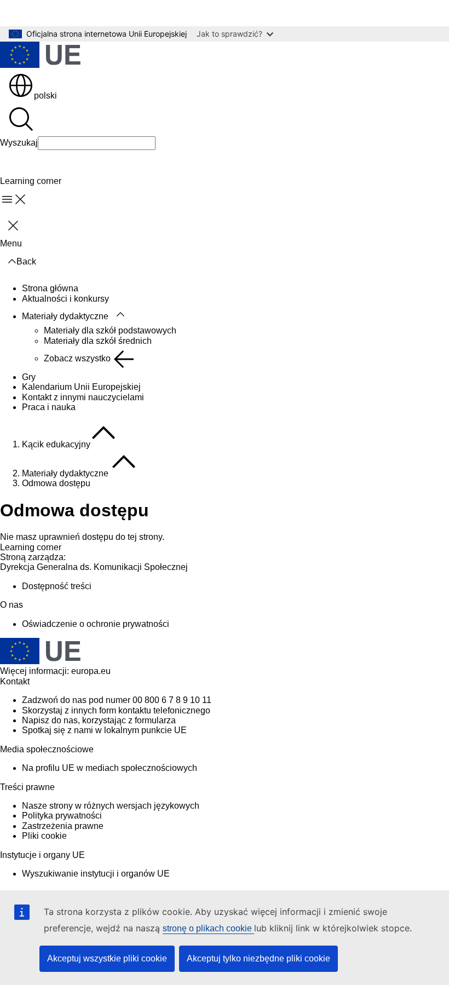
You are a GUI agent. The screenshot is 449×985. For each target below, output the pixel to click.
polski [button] (45, 95)
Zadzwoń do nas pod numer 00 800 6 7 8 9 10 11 (116, 700)
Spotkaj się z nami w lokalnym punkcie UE (104, 730)
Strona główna (50, 288)
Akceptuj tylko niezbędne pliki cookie (258, 958)
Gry (29, 377)
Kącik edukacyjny (56, 444)
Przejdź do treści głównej (56, 13)
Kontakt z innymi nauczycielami (83, 397)
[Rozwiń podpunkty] (120, 315)
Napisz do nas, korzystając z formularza (99, 720)
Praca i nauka (49, 407)
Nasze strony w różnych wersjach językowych (110, 805)
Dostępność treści (56, 586)
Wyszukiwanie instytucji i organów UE (96, 873)
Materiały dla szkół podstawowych (110, 330)
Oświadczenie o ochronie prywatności (95, 624)
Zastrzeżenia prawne (62, 826)
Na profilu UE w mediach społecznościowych (109, 768)
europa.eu (91, 671)
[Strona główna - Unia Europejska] (40, 56)
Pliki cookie (44, 835)
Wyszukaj (19, 142)
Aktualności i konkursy (65, 298)
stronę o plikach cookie (208, 928)
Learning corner (30, 547)
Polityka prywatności (62, 815)
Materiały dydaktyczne (65, 316)
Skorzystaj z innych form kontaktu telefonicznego (116, 710)
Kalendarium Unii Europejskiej (81, 386)
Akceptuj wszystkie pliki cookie (107, 958)
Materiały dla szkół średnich (98, 340)
